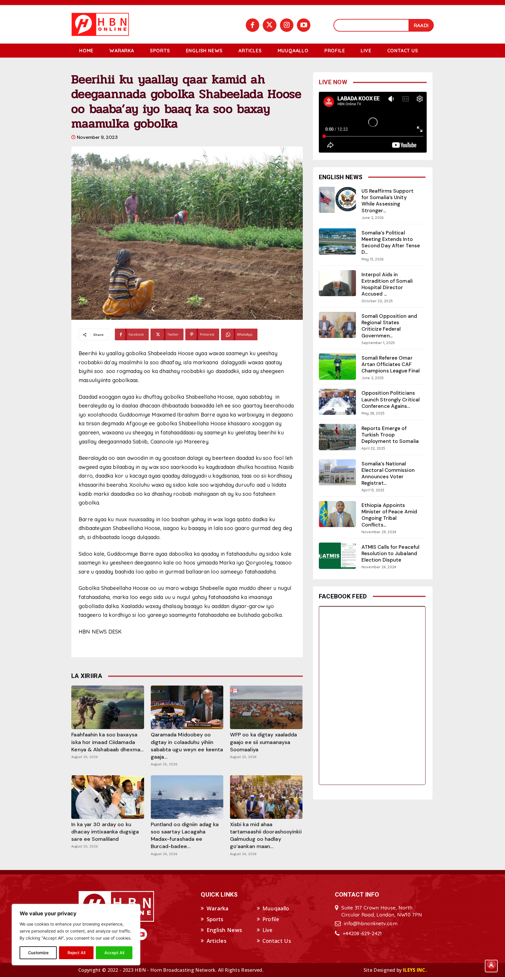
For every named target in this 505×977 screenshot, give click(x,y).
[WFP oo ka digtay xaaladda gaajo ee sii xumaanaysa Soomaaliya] (266, 707)
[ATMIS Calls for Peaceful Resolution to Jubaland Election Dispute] (337, 556)
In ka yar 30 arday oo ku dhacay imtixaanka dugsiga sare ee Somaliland (105, 832)
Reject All (76, 952)
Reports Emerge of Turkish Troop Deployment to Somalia (390, 434)
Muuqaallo (275, 908)
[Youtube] (304, 25)
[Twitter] (269, 25)
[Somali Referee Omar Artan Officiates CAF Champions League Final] (337, 366)
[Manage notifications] (491, 964)
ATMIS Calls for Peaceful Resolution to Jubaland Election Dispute (390, 553)
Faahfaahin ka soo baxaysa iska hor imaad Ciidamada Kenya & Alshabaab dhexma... (107, 742)
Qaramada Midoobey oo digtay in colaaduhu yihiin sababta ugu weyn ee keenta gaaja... (187, 745)
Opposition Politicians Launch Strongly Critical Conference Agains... (391, 399)
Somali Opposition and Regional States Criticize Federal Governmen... (389, 326)
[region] (76, 934)
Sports (215, 919)
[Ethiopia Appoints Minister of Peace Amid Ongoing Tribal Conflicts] (337, 514)
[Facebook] (252, 25)
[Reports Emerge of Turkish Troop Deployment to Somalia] (337, 437)
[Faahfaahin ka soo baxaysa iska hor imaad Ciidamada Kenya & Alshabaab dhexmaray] (107, 707)
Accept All (114, 952)
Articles (216, 940)
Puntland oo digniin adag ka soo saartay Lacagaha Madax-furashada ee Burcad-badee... (185, 835)
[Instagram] (287, 25)
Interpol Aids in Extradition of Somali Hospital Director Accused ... (387, 284)
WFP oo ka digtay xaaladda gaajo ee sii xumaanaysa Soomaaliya (263, 742)
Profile (270, 919)
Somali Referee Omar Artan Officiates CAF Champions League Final (391, 364)
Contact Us (276, 940)
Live (267, 929)
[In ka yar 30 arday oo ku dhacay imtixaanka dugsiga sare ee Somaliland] (107, 797)
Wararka (218, 908)
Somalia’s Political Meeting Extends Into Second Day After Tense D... (391, 242)
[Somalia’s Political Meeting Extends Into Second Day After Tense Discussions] (337, 241)
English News (224, 929)
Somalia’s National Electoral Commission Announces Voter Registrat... (388, 473)
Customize (38, 952)
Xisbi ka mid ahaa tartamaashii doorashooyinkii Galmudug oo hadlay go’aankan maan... (266, 835)
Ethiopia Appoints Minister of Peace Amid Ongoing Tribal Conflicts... (389, 515)
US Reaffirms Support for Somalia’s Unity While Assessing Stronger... (388, 200)
